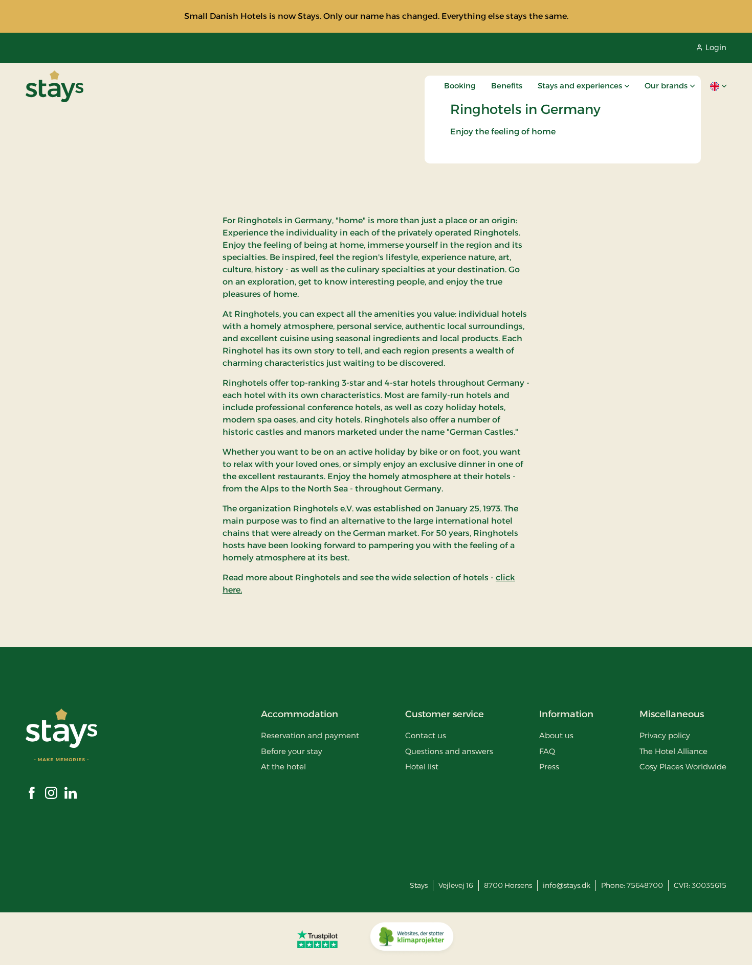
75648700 (645, 885)
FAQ (547, 751)
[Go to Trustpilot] (317, 939)
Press (549, 766)
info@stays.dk (566, 885)
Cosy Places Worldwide (682, 766)
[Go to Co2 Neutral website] (412, 939)
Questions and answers (449, 751)
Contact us (425, 735)
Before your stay (291, 751)
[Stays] (54, 86)
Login (715, 47)
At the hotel (283, 766)
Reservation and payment (310, 735)
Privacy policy (664, 735)
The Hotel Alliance (673, 751)
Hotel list (421, 766)
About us (556, 735)
